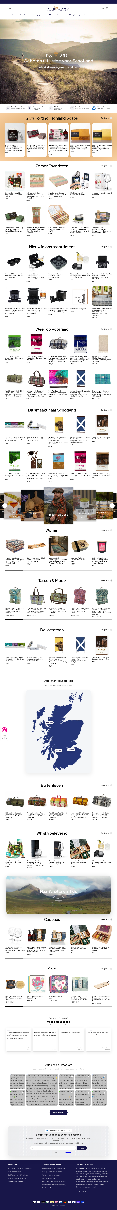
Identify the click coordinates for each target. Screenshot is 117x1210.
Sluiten (58, 575)
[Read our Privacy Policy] (72, 635)
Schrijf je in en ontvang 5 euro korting (58, 627)
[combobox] (58, 622)
